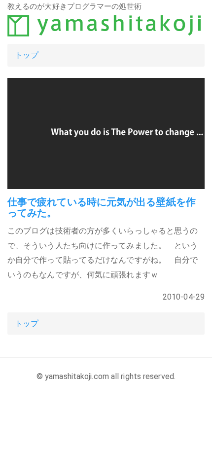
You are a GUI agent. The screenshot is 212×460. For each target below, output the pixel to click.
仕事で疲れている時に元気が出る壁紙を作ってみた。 (101, 207)
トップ (26, 55)
